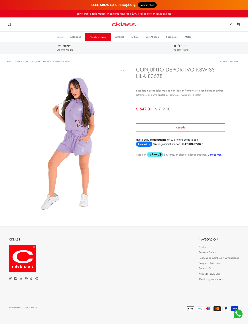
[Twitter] (10, 278)
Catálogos (75, 37)
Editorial (119, 37)
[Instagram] (21, 278)
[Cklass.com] (124, 24)
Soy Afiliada (152, 37)
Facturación (205, 268)
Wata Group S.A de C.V (26, 307)
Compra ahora (147, 5)
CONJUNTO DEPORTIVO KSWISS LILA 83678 (50, 61)
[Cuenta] (230, 24)
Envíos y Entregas (208, 252)
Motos (188, 37)
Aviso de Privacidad (209, 274)
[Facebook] (15, 278)
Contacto (203, 247)
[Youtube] (26, 278)
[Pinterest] (36, 278)
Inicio (60, 37)
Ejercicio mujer (21, 61)
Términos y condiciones (211, 279)
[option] (75, 140)
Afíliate (135, 37)
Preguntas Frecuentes (210, 263)
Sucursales (172, 37)
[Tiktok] (31, 278)
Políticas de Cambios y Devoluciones (219, 258)
